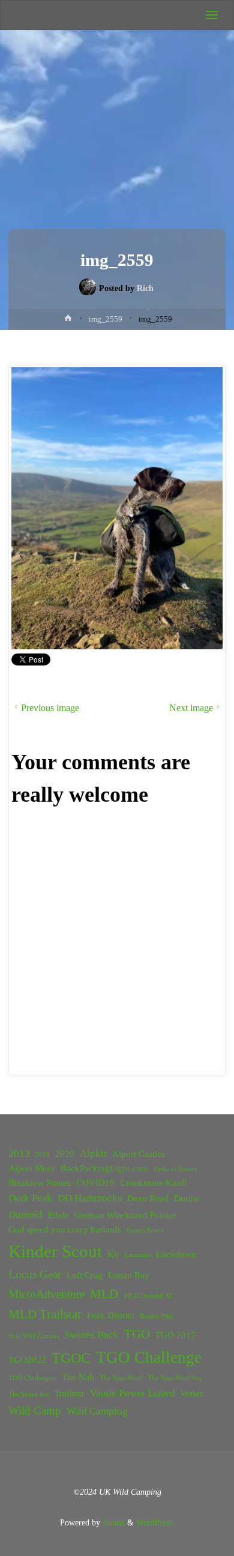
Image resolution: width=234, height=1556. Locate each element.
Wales (192, 1393)
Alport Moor (31, 1168)
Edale (58, 1215)
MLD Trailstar (45, 1314)
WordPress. (155, 1522)
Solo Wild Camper (33, 1336)
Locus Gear (34, 1274)
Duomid (25, 1215)
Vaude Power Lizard (132, 1393)
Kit (113, 1254)
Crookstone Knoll (153, 1183)
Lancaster (137, 1255)
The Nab (78, 1377)
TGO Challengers (32, 1378)
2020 (64, 1154)
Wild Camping (97, 1411)
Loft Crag (85, 1275)
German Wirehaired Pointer (125, 1215)
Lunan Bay (128, 1275)
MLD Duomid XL (149, 1296)
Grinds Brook (145, 1230)
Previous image (50, 708)
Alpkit (93, 1153)
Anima (112, 1522)
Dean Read (148, 1198)
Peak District (110, 1315)
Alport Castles (138, 1154)
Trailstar (70, 1393)
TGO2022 (27, 1360)
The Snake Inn (28, 1394)
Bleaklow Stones (39, 1183)
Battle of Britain (175, 1169)
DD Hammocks (90, 1198)
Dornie (187, 1198)
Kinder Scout (55, 1251)
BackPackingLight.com (104, 1168)
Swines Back (92, 1335)
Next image (191, 708)
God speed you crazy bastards (64, 1229)
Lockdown (176, 1254)
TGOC (71, 1358)
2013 (19, 1153)
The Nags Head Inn (175, 1378)
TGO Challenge (149, 1357)
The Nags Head (121, 1378)
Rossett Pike (156, 1316)
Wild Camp (34, 1410)
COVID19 (95, 1183)
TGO (137, 1334)
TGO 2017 (175, 1335)
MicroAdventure (46, 1294)
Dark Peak (30, 1198)
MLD (104, 1294)
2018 (42, 1155)
